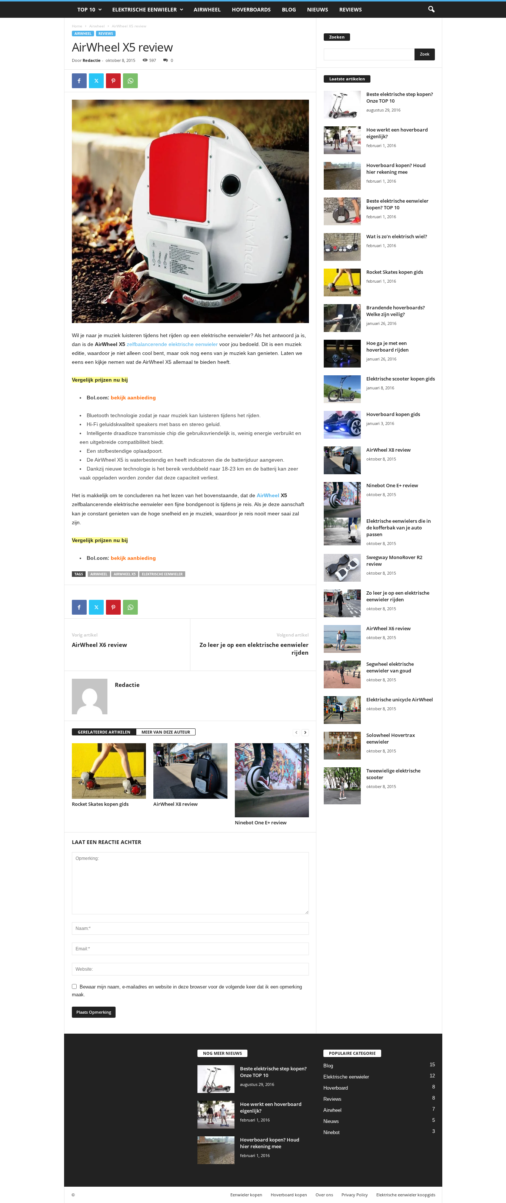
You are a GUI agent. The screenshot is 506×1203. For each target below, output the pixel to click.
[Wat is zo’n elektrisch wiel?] (342, 247)
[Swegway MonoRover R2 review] (342, 568)
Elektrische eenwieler (144, 9)
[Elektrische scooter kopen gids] (342, 389)
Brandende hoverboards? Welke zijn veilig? (395, 311)
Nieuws (317, 9)
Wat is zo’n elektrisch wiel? (396, 236)
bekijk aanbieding (133, 398)
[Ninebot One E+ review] (272, 780)
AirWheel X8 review (175, 804)
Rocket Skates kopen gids (100, 804)
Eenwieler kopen (246, 1194)
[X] (96, 80)
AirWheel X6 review (99, 644)
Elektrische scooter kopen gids (400, 378)
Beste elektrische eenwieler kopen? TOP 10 (397, 204)
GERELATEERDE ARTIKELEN (104, 732)
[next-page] (305, 732)
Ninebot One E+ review (261, 822)
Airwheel (207, 9)
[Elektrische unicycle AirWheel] (342, 710)
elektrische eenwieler (162, 574)
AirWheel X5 (125, 574)
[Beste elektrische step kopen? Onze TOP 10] (342, 105)
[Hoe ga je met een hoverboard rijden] (342, 354)
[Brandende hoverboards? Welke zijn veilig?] (342, 318)
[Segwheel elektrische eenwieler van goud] (342, 674)
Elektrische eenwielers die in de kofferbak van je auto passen (398, 528)
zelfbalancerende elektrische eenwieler (172, 344)
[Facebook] (79, 80)
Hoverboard (335, 1088)
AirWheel (268, 495)
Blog (289, 9)
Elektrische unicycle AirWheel (399, 699)
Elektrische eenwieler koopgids (405, 1194)
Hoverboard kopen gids (393, 414)
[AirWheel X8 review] (190, 771)
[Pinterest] (113, 80)
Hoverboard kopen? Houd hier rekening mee (396, 168)
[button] (431, 9)
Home (77, 26)
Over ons (324, 1194)
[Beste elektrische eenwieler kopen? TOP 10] (342, 211)
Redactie (92, 60)
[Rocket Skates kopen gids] (109, 771)
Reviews (350, 9)
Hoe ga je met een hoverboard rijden (387, 346)
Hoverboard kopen (289, 1194)
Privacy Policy (355, 1194)
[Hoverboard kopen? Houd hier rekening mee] (342, 176)
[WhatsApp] (130, 80)
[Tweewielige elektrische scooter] (342, 785)
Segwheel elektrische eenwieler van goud (390, 667)
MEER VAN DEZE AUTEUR (166, 732)
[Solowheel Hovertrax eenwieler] (342, 746)
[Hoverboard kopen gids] (342, 425)
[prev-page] (296, 732)
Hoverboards (251, 9)
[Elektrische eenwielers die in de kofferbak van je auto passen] (342, 531)
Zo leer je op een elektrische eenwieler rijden (254, 648)
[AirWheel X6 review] (342, 639)
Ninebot (331, 1132)
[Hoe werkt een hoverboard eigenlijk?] (342, 140)
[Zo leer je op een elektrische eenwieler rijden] (342, 603)
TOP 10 (86, 9)
